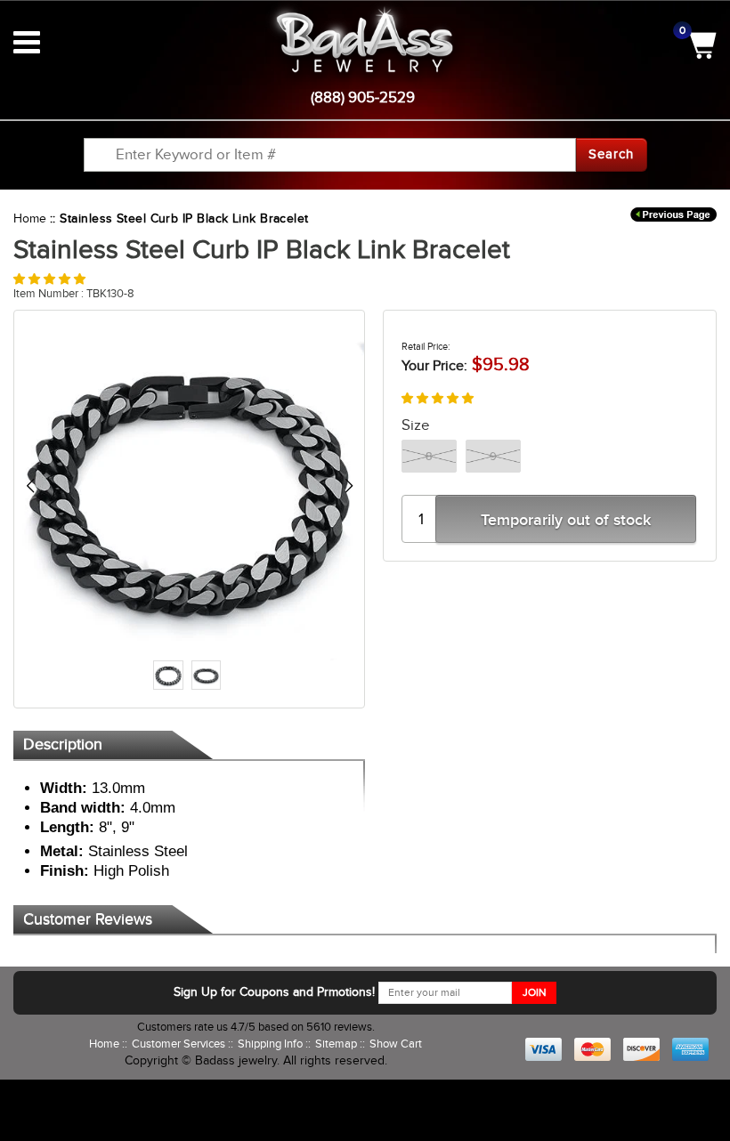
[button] (49, 279)
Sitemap (337, 1043)
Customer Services (180, 1043)
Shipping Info (271, 1043)
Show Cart (395, 1043)
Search (611, 154)
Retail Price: (426, 346)
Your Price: (434, 366)
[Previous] (29, 485)
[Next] (348, 485)
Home (29, 218)
